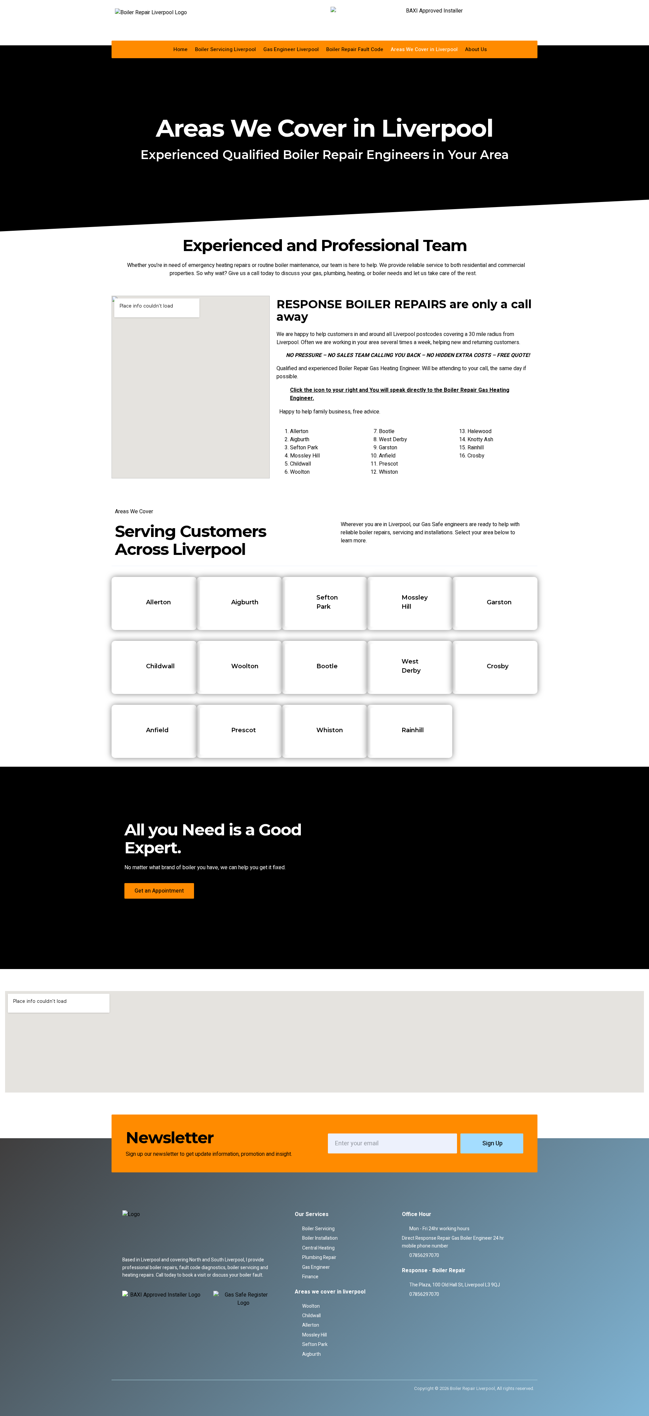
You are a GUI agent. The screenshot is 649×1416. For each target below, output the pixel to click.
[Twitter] (131, 1388)
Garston (388, 448)
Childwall (300, 464)
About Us (476, 49)
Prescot (388, 464)
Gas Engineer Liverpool (291, 49)
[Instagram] (142, 1388)
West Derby (393, 439)
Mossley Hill (305, 456)
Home (180, 49)
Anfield (387, 456)
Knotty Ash (480, 439)
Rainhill (475, 448)
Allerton (299, 431)
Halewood (479, 431)
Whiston (388, 472)
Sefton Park (304, 448)
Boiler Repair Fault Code (354, 49)
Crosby (475, 456)
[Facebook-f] (119, 1388)
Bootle (386, 431)
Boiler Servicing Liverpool (225, 49)
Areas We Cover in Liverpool (424, 49)
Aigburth (299, 439)
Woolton (300, 472)
